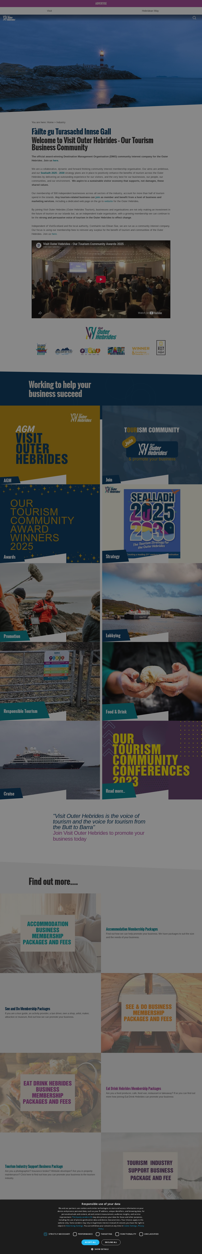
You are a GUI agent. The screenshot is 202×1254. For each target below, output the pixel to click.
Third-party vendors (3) (82, 1217)
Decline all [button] (111, 1242)
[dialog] (101, 1227)
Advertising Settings (74, 1226)
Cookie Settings (130, 1226)
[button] (101, 1248)
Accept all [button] (90, 1242)
